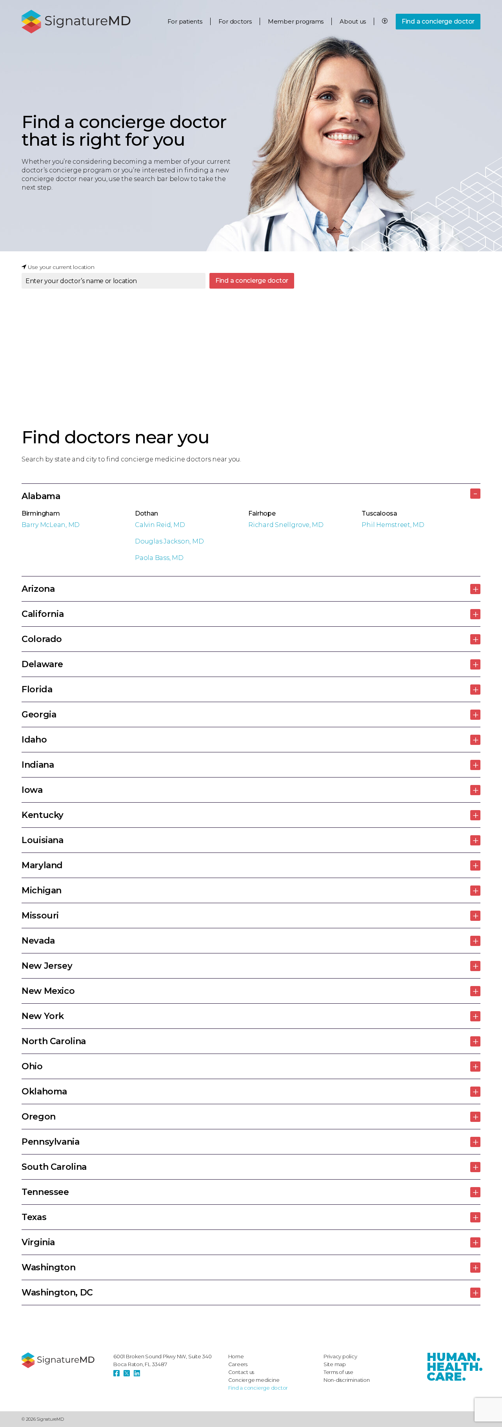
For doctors (235, 21)
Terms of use (338, 1372)
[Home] (63, 1360)
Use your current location (60, 267)
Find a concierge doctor (438, 21)
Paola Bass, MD (159, 558)
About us (353, 21)
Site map (335, 1364)
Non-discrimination (347, 1380)
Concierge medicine (254, 1380)
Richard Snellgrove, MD (286, 525)
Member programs (296, 21)
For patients (184, 21)
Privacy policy (340, 1356)
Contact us (241, 1372)
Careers (237, 1364)
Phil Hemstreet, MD (393, 525)
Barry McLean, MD (51, 525)
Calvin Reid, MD (160, 525)
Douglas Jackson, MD (169, 541)
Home (236, 1356)
